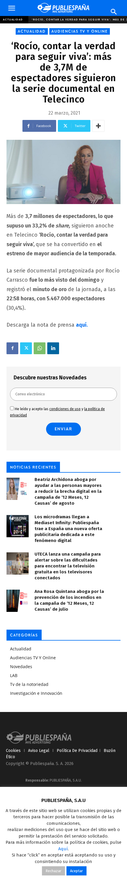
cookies (13, 750)
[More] (98, 126)
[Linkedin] (53, 348)
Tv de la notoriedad (29, 684)
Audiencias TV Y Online (79, 31)
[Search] (114, 12)
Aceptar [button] (76, 871)
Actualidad (13, 19)
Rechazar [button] (53, 871)
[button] (11, 8)
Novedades (21, 666)
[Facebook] (12, 348)
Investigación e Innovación (36, 693)
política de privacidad (77, 750)
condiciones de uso (65, 409)
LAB (13, 675)
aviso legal (38, 750)
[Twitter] (26, 348)
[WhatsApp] (39, 348)
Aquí (63, 848)
